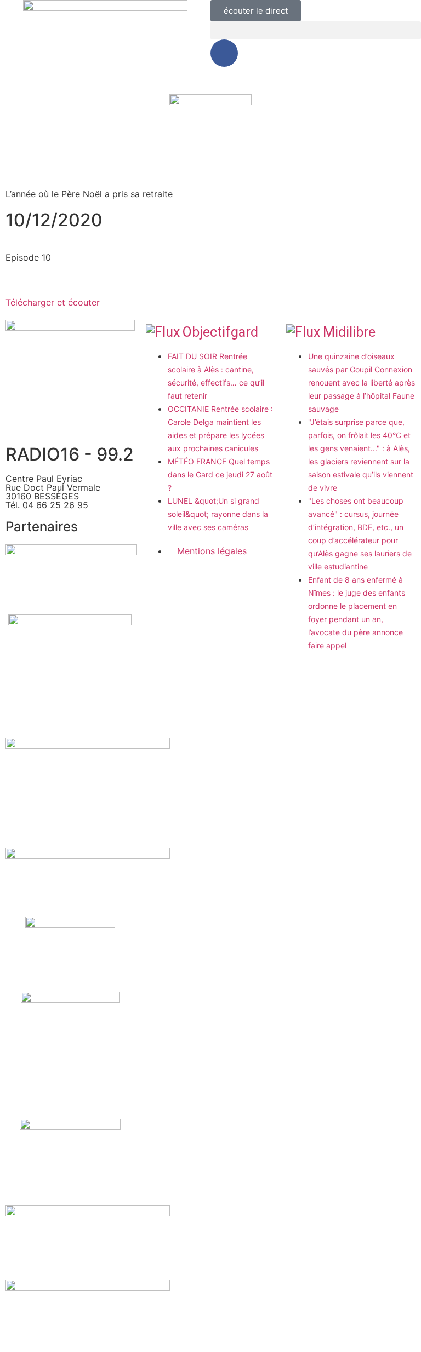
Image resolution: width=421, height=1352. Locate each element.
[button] (315, 30)
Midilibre (349, 332)
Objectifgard (220, 332)
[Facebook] (224, 53)
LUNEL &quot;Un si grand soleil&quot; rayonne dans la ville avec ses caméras (218, 514)
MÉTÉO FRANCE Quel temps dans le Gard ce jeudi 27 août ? (220, 474)
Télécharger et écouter (52, 302)
